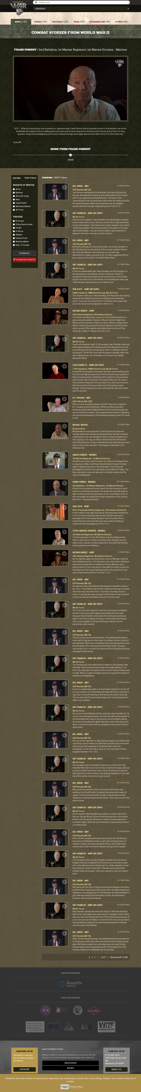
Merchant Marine (23, 206)
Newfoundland (22, 241)
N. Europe (20, 221)
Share (16, 142)
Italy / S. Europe (22, 245)
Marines (19, 193)
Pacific (18, 228)
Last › (104, 957)
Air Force (19, 210)
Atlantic (19, 235)
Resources (71, 1063)
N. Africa (19, 231)
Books (70, 1068)
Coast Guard (21, 203)
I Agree (65, 1087)
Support (24, 1069)
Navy (18, 199)
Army (18, 189)
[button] (70, 88)
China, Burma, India (24, 224)
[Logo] (119, 63)
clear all (24, 253)
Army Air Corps (22, 196)
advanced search (25, 259)
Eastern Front (21, 238)
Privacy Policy (75, 1086)
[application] (70, 88)
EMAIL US (116, 1069)
